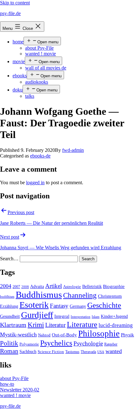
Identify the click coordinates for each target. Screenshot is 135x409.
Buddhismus (39, 295)
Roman (9, 350)
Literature (82, 324)
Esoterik (34, 305)
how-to (7, 384)
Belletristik (92, 286)
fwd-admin (73, 150)
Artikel (53, 286)
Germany (78, 306)
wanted (113, 351)
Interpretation (80, 316)
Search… (9, 258)
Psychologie (88, 343)
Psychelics (56, 343)
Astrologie (72, 287)
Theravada (88, 352)
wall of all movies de (45, 67)
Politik (9, 343)
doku (18, 89)
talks (29, 96)
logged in (35, 182)
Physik (127, 334)
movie (19, 61)
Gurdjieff (37, 315)
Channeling (80, 295)
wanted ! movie (40, 53)
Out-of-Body (64, 334)
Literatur (55, 325)
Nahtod (44, 335)
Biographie (114, 286)
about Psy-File (39, 48)
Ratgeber (110, 344)
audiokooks (36, 82)
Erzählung (9, 306)
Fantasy (59, 305)
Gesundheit (10, 316)
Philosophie (99, 333)
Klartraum (13, 324)
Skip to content (15, 2)
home (18, 41)
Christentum (110, 296)
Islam (96, 316)
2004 (5, 286)
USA (100, 352)
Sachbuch (27, 351)
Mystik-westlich (18, 334)
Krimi (36, 325)
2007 (16, 287)
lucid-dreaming (116, 325)
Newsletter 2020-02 (19, 389)
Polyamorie (29, 344)
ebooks (20, 75)
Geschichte (104, 305)
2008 (25, 287)
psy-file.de (10, 13)
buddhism (7, 296)
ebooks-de (40, 155)
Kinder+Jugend (114, 316)
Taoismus (72, 352)
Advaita (37, 286)
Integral (61, 316)
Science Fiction (51, 352)
